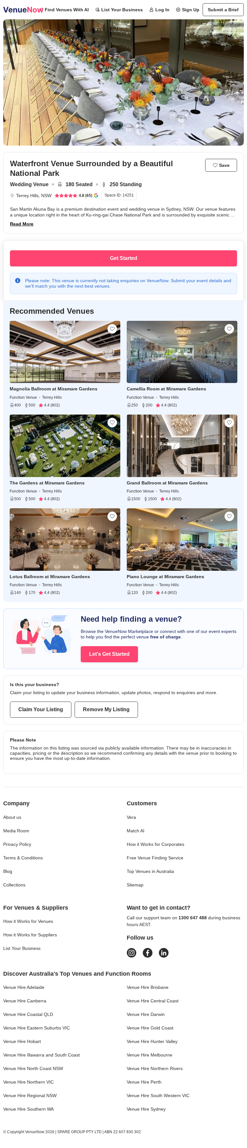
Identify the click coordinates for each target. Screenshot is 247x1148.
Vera (131, 817)
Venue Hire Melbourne (149, 1054)
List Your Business (122, 9)
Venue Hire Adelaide (23, 987)
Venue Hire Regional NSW (30, 1095)
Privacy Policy (17, 844)
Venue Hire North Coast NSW (33, 1068)
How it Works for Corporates (155, 844)
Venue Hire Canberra (24, 1000)
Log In (162, 9)
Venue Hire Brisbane (148, 987)
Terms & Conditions (23, 857)
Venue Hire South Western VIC (158, 1095)
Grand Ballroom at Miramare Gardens (167, 482)
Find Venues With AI (67, 9)
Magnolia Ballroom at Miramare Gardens (53, 388)
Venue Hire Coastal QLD (28, 1014)
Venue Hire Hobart (22, 1041)
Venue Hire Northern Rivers (155, 1068)
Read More (21, 223)
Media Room (16, 830)
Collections (14, 884)
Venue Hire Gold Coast (150, 1027)
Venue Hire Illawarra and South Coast (41, 1054)
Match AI (135, 830)
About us (12, 817)
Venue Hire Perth (144, 1082)
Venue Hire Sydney (146, 1109)
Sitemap (135, 884)
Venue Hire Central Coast (152, 1000)
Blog (7, 871)
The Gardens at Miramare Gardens (47, 482)
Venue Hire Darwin (146, 1014)
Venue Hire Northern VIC (28, 1082)
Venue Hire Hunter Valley (152, 1041)
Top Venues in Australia (150, 871)
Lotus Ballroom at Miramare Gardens (50, 576)
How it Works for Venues (28, 921)
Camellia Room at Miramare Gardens (166, 388)
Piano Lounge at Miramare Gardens (165, 576)
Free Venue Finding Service (155, 857)
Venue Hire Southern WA (28, 1109)
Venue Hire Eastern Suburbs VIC (36, 1027)
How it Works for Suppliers (30, 934)
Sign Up (190, 9)
